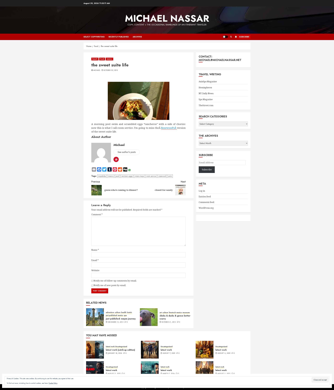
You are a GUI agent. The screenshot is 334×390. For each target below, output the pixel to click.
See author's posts (127, 152)
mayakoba (102, 176)
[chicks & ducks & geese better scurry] (149, 317)
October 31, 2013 (169, 322)
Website (95, 270)
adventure (110, 312)
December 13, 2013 (115, 322)
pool (117, 176)
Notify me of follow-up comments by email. (115, 280)
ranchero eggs (126, 176)
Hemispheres (205, 87)
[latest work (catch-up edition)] (95, 350)
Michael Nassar (167, 18)
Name (95, 249)
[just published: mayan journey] (95, 317)
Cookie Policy (53, 383)
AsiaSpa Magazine (208, 81)
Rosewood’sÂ (169, 127)
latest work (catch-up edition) (120, 349)
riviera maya (139, 176)
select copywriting (94, 36)
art (161, 312)
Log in (202, 190)
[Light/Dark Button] (225, 36)
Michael (96, 70)
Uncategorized (121, 347)
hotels (129, 312)
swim (170, 176)
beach (94, 59)
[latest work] (150, 350)
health (123, 312)
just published (111, 315)
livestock (172, 312)
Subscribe (244, 36)
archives (137, 36)
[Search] (231, 36)
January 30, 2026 (115, 353)
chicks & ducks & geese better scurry (175, 317)
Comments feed (206, 202)
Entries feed (205, 196)
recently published (119, 36)
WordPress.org (206, 207)
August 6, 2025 (224, 353)
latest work (110, 347)
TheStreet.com (206, 105)
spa (125, 315)
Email (95, 260)
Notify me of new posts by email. (110, 285)
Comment (97, 214)
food (102, 59)
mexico (109, 59)
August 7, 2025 (169, 353)
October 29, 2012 (111, 70)
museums (186, 312)
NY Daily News (206, 93)
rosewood (162, 176)
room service (151, 176)
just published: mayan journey (121, 318)
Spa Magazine (206, 99)
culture (117, 312)
